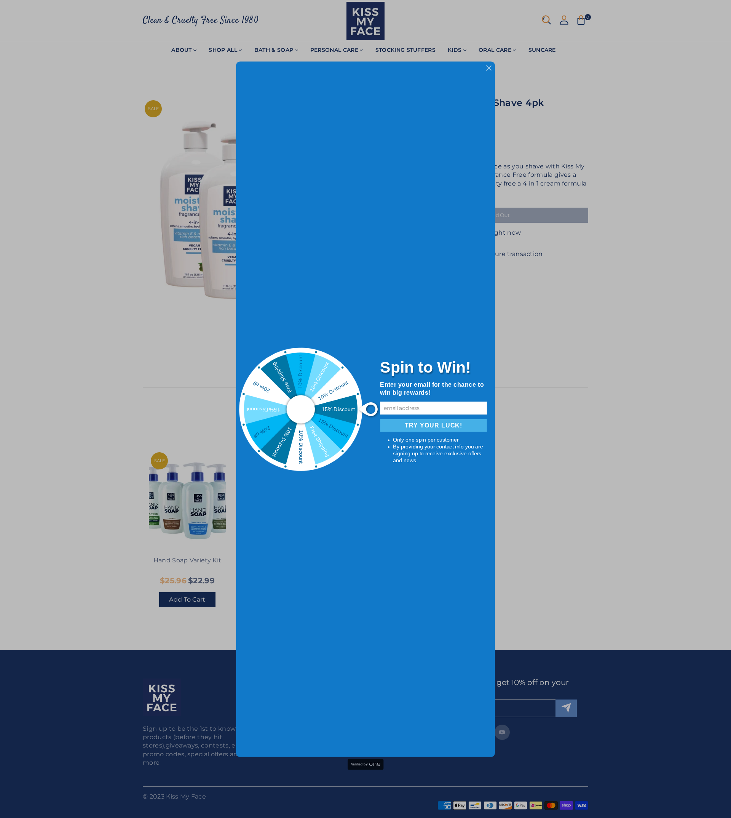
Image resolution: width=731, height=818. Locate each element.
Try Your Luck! (433, 425)
